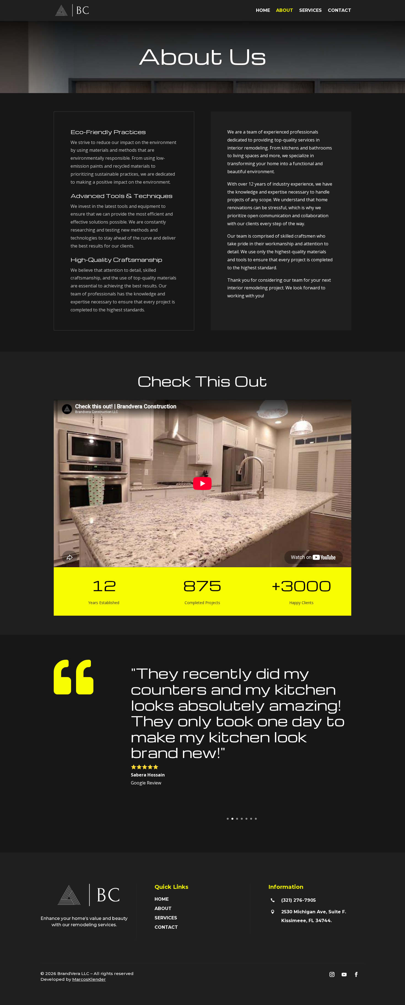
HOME (162, 899)
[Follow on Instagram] (332, 974)
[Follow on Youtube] (344, 974)
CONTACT (166, 927)
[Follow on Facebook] (356, 974)
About (284, 10)
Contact (339, 10)
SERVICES (166, 917)
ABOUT (163, 908)
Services (310, 10)
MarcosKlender (89, 979)
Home (263, 10)
